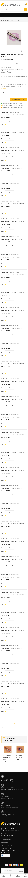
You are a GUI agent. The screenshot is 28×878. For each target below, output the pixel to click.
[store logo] (10, 5)
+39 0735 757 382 (8, 835)
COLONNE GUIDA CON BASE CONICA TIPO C (7, 757)
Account (18, 876)
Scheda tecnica (7, 727)
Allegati (14, 723)
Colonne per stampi (11, 92)
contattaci (3, 88)
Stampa (25, 51)
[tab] (14, 723)
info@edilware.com (8, 833)
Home (2, 18)
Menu (10, 876)
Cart (25, 876)
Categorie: (3, 92)
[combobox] (12, 9)
